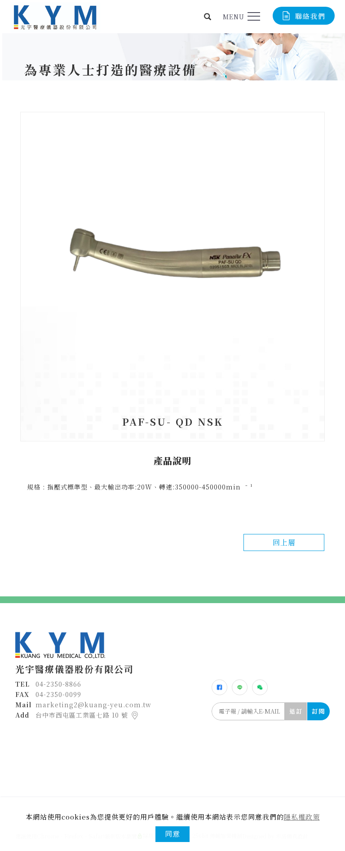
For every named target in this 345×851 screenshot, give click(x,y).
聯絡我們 (310, 16)
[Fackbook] (219, 687)
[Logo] (55, 16)
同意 (172, 834)
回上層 (284, 542)
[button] (207, 16)
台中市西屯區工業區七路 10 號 (82, 714)
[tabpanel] (172, 69)
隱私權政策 (302, 816)
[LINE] (240, 687)
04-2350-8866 (58, 683)
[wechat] (260, 687)
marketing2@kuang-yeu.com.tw (93, 704)
